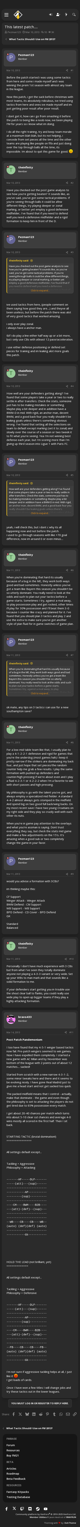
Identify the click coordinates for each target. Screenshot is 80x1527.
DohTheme (70, 1522)
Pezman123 (14, 32)
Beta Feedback (16, 1478)
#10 (71, 959)
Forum (11, 1445)
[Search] (74, 15)
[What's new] (66, 15)
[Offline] (8, 54)
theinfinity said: (19, 260)
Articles (11, 1468)
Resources (13, 1450)
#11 (71, 1032)
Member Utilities (38, 1517)
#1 (72, 70)
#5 (72, 475)
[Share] (67, 71)
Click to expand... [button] (40, 290)
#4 (72, 386)
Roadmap (13, 1473)
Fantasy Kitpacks (18, 1492)
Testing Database (18, 1497)
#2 (72, 182)
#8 (72, 742)
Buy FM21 (13, 1455)
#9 (72, 874)
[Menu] (6, 15)
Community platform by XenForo (46, 1514)
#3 (72, 252)
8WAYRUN (71, 1517)
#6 (72, 570)
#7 (72, 655)
